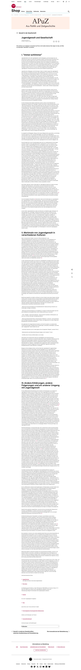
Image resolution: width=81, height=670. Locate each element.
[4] (35, 199)
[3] (58, 192)
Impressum (18, 663)
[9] (58, 404)
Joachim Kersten (26, 40)
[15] (57, 523)
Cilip (24, 602)
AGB (17, 646)
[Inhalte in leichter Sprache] (63, 1)
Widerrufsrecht (51, 646)
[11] (36, 440)
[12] (41, 448)
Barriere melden (50, 663)
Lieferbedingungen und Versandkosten (38, 646)
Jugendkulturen (26, 579)
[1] (32, 117)
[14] (41, 513)
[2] (31, 148)
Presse (45, 663)
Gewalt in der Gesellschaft (27, 33)
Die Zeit (24, 594)
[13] (38, 463)
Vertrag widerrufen (40, 650)
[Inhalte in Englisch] (69, 1)
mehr (58, 1)
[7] (45, 378)
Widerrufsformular (61, 646)
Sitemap (28, 663)
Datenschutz (23, 663)
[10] (58, 405)
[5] (33, 255)
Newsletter (33, 663)
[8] (48, 404)
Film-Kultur (25, 583)
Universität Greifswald (27, 618)
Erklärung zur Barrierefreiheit (60, 663)
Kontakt (41, 663)
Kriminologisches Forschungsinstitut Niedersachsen (33, 610)
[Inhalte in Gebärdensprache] (66, 1)
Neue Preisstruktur (24, 646)
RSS (37, 663)
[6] (41, 257)
